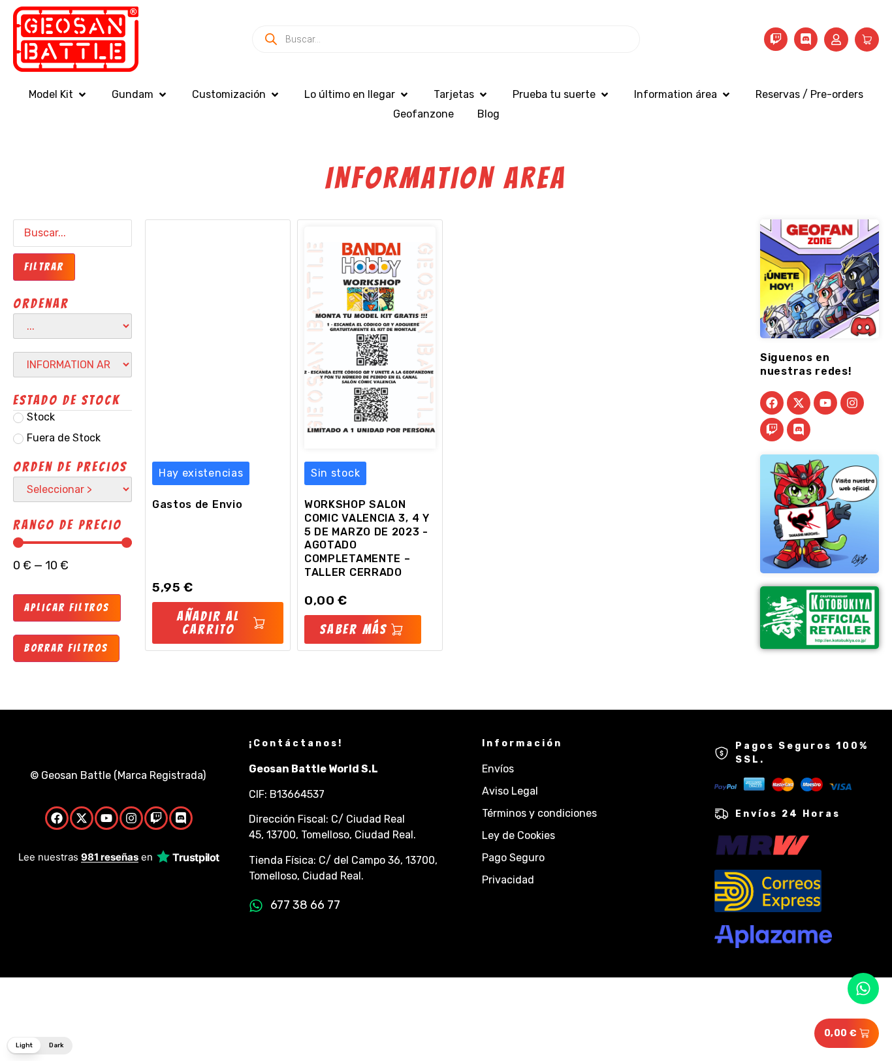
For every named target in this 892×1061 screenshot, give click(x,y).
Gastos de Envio (197, 504)
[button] (58, 94)
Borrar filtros (66, 648)
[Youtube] (825, 403)
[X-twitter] (798, 403)
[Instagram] (852, 403)
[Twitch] (776, 39)
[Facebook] (772, 403)
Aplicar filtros (67, 607)
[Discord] (806, 39)
